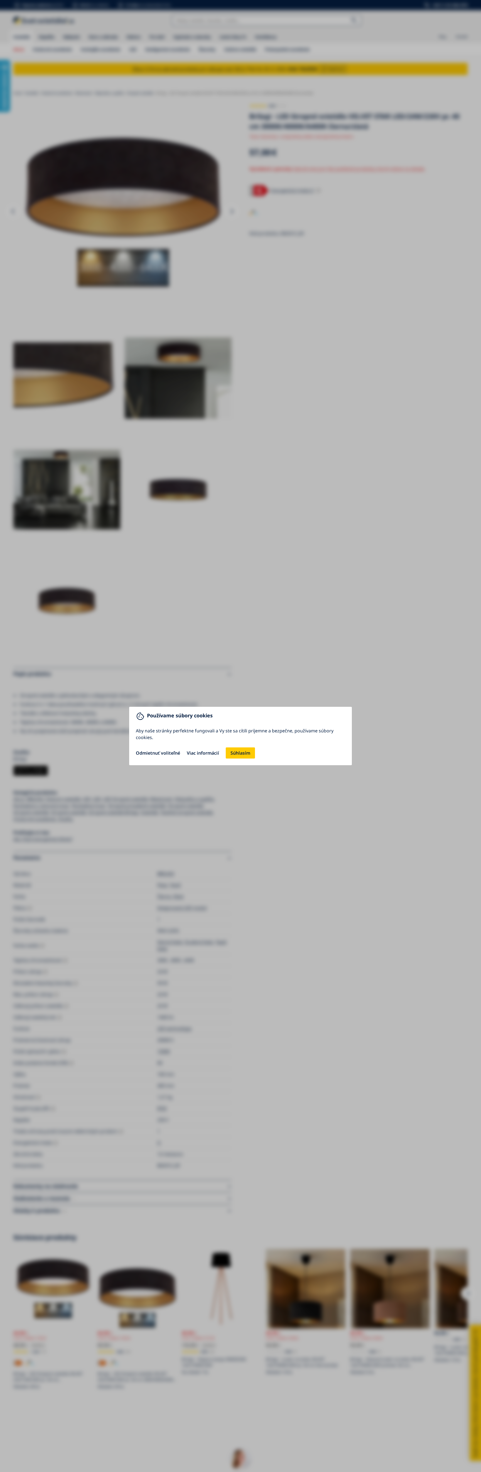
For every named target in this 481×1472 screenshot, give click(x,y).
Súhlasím (240, 753)
